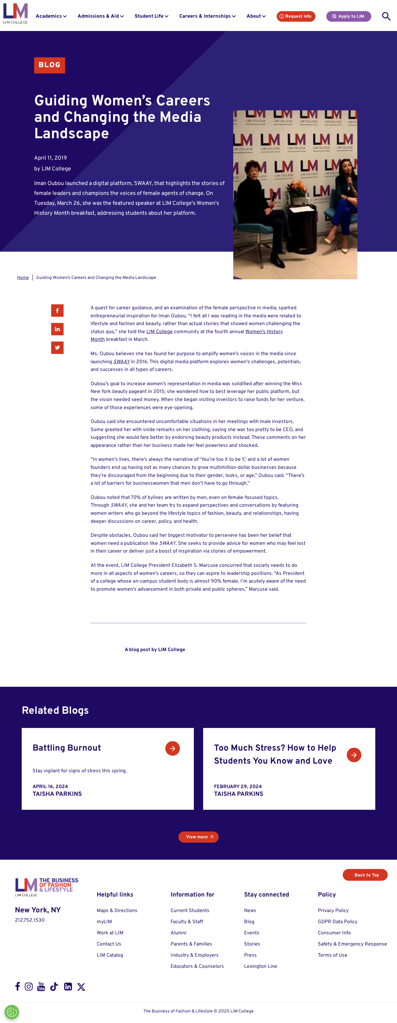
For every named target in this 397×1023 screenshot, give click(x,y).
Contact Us (109, 944)
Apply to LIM (351, 16)
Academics (49, 16)
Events (251, 933)
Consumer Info (334, 933)
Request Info (298, 16)
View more (197, 837)
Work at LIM (110, 933)
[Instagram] (29, 988)
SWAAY (121, 362)
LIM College (159, 332)
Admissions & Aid (98, 16)
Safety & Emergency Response (352, 944)
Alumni (178, 933)
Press (250, 955)
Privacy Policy (333, 911)
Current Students (190, 911)
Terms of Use (332, 955)
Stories (252, 944)
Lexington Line (260, 966)
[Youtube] (41, 988)
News (250, 911)
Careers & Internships (205, 16)
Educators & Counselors (197, 966)
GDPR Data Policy (337, 922)
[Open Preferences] (12, 1012)
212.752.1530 (30, 920)
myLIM (104, 922)
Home (23, 277)
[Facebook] (17, 988)
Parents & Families (191, 944)
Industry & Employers (195, 955)
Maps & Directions (117, 911)
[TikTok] (55, 988)
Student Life (149, 16)
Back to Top (367, 875)
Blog (49, 65)
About (254, 16)
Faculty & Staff (187, 922)
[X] (81, 988)
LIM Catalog (110, 955)
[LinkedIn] (68, 988)
